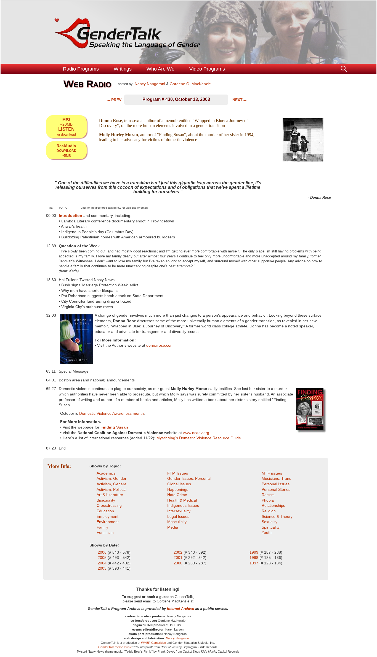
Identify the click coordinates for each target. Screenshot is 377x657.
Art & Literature (110, 494)
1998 (254, 557)
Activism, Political (111, 489)
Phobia (268, 500)
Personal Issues (276, 484)
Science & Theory (277, 516)
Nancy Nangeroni (149, 84)
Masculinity (177, 521)
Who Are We (160, 69)
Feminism (105, 532)
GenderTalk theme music (115, 647)
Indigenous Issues (183, 505)
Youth (267, 532)
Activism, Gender (111, 478)
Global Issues (179, 484)
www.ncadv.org (196, 432)
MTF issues (272, 473)
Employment (107, 516)
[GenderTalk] (188, 32)
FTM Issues (177, 473)
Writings (123, 69)
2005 (103, 557)
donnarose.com (160, 345)
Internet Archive (180, 609)
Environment (108, 521)
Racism (268, 494)
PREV (114, 100)
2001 (179, 557)
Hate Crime (177, 494)
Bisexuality (106, 500)
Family (102, 527)
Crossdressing (109, 505)
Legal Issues (178, 516)
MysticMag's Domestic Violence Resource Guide (198, 438)
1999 (254, 552)
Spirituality (271, 527)
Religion (269, 511)
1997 (253, 563)
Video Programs (207, 69)
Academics (106, 473)
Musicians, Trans (276, 478)
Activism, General (112, 484)
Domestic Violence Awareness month (111, 413)
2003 (103, 568)
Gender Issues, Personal (189, 478)
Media (172, 527)
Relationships (273, 505)
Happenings (177, 489)
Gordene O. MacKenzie (190, 84)
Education (105, 511)
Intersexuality (178, 511)
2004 (103, 563)
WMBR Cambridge (153, 642)
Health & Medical (182, 500)
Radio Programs (81, 69)
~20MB (66, 126)
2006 (103, 552)
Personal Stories (276, 489)
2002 (179, 552)
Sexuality (269, 521)
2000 (179, 563)
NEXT (239, 100)
